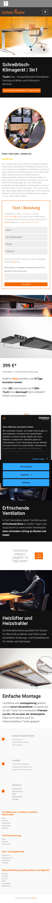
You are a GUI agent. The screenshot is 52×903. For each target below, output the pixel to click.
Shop (15, 378)
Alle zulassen (26, 467)
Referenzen (6, 823)
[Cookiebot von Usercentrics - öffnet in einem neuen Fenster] (38, 418)
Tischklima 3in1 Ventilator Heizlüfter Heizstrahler (20, 813)
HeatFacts (6, 855)
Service (5, 879)
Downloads (6, 826)
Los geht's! (26, 284)
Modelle (5, 874)
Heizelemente (7, 858)
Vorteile (5, 821)
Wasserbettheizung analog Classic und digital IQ (25, 870)
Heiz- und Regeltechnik (13, 851)
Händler (5, 828)
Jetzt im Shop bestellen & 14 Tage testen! (21, 90)
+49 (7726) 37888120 (11, 217)
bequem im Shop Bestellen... (38, 555)
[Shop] (6, 222)
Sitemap (34, 898)
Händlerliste (6, 886)
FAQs (4, 881)
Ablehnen (26, 483)
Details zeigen (39, 459)
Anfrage (5, 863)
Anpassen (24, 475)
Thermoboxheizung (11, 835)
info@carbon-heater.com (22, 767)
